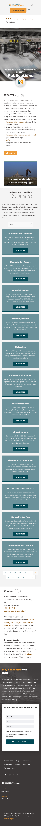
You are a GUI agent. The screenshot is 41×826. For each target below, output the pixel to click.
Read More (20, 250)
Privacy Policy (9, 768)
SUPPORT (4, 796)
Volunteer (26, 764)
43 (8, 577)
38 (15, 573)
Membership (26, 761)
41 (30, 573)
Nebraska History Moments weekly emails (21, 135)
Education (8, 764)
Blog (17, 761)
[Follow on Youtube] (17, 774)
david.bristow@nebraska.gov (15, 611)
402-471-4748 (9, 608)
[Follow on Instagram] (9, 774)
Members (28, 654)
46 (23, 577)
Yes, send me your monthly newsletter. (16, 735)
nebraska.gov (9, 819)
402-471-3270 (5, 791)
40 (25, 573)
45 (18, 577)
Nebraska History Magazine (16, 122)
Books (8, 140)
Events (17, 764)
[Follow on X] (13, 774)
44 (13, 577)
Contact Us (4, 798)
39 (20, 573)
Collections (8, 761)
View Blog (10, 153)
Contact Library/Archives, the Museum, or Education (19, 623)
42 (35, 573)
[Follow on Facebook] (5, 774)
